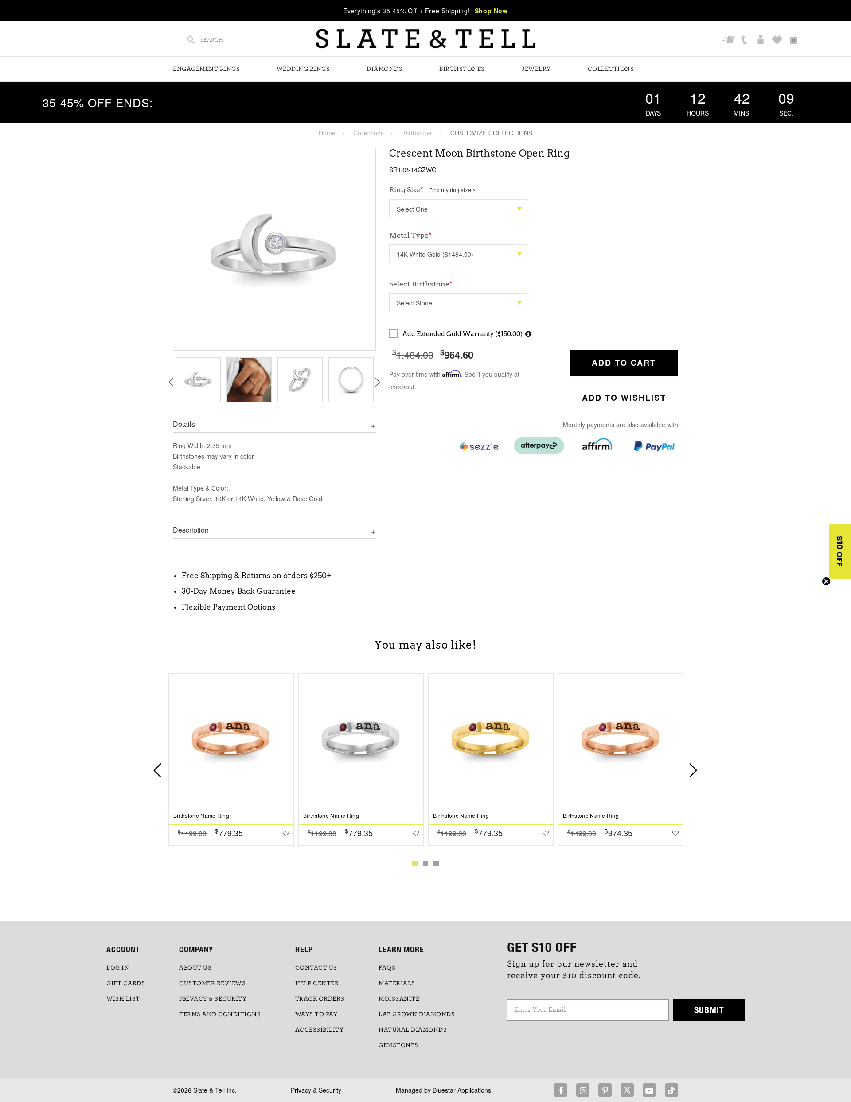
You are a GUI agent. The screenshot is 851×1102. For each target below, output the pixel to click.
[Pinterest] (605, 1090)
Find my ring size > (452, 190)
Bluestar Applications (462, 1090)
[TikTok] (671, 1090)
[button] (840, 551)
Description (191, 530)
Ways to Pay (316, 1014)
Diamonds (384, 69)
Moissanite (399, 999)
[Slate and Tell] (425, 39)
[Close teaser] (826, 581)
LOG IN (117, 968)
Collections (611, 69)
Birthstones (462, 69)
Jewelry (536, 69)
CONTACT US (316, 968)
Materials (397, 983)
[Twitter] (627, 1090)
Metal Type (410, 235)
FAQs (387, 968)
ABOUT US (195, 968)
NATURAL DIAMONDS (413, 1030)
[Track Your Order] (729, 40)
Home (327, 132)
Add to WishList (624, 397)
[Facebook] (560, 1090)
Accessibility (319, 1030)
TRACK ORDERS (319, 999)
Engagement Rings (206, 69)
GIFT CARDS (125, 983)
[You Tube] (649, 1090)
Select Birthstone (421, 284)
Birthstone (417, 132)
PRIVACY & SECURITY (212, 999)
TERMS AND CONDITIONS (220, 1014)
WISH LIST (123, 999)
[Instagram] (582, 1090)
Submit (709, 1010)
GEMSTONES (398, 1045)
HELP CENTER (317, 983)
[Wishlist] (778, 40)
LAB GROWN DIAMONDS (417, 1014)
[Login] (761, 40)
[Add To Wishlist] (286, 832)
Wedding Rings (303, 69)
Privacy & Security (316, 1090)
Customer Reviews (212, 983)
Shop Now (491, 10)
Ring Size (432, 190)
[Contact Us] (745, 40)
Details (184, 424)
